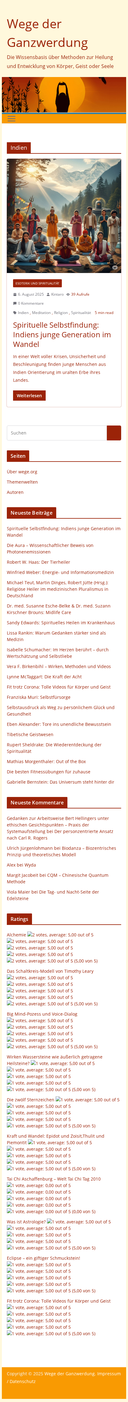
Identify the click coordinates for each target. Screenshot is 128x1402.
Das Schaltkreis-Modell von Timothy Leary (50, 971)
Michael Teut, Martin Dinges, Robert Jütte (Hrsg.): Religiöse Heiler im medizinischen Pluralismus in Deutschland (57, 589)
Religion (61, 312)
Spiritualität (81, 312)
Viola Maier (18, 892)
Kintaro (57, 294)
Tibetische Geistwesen (30, 734)
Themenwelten (22, 482)
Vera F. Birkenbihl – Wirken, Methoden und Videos (59, 666)
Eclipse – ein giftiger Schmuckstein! (43, 1258)
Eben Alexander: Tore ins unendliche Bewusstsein (59, 724)
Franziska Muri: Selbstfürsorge (39, 697)
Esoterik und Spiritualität (37, 283)
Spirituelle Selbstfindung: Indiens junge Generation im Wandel (62, 334)
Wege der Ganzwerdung (69, 1374)
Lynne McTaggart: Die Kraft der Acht (44, 677)
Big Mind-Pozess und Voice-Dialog (42, 1014)
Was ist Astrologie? (26, 1222)
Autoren (15, 492)
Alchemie (16, 935)
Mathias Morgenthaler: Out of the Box (46, 761)
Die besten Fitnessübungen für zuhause (48, 772)
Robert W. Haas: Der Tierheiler (38, 562)
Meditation (41, 312)
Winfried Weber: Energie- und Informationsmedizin (60, 572)
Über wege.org (22, 472)
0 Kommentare (31, 303)
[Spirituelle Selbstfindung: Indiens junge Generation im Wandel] (64, 216)
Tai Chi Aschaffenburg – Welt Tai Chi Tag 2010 (54, 1179)
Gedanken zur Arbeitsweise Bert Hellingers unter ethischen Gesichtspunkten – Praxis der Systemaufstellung (58, 824)
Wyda (30, 865)
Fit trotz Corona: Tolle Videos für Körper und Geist (59, 687)
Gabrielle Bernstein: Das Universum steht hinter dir (60, 782)
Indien (23, 312)
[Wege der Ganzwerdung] (64, 81)
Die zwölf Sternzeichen (30, 1100)
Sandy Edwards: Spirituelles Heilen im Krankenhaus (61, 623)
